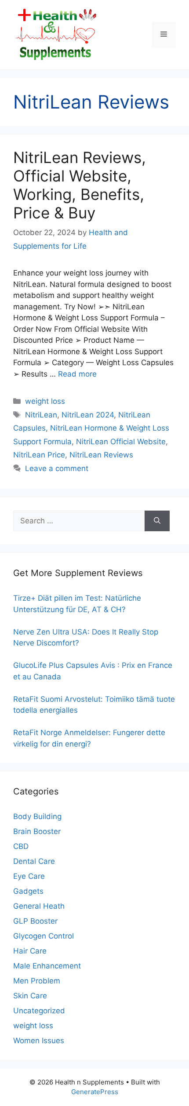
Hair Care (30, 950)
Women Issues (38, 1040)
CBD (21, 846)
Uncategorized (39, 1010)
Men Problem (36, 980)
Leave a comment (56, 468)
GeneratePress (94, 1092)
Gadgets (28, 891)
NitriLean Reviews (101, 454)
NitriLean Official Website (121, 441)
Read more (77, 374)
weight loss (45, 401)
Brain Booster (37, 831)
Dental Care (34, 861)
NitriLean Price (39, 454)
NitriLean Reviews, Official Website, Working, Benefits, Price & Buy (79, 185)
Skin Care (30, 995)
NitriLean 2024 (88, 414)
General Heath (39, 906)
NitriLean (41, 414)
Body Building (37, 816)
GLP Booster (35, 921)
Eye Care (29, 876)
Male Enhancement (47, 965)
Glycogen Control (43, 936)
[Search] (157, 521)
